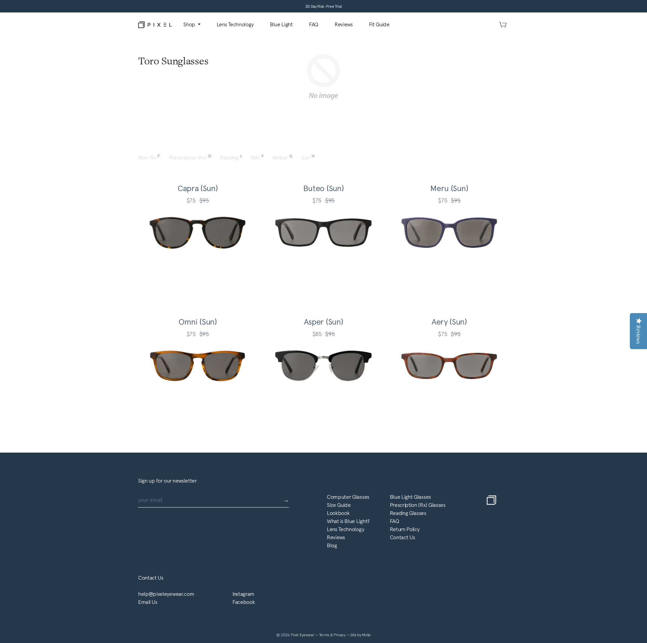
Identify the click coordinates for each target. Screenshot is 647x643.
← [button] (165, 261)
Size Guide (339, 505)
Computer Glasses (348, 497)
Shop (189, 24)
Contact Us (402, 537)
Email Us (147, 602)
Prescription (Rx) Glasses (417, 505)
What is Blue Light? (348, 521)
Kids (258, 157)
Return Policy (405, 529)
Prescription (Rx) (190, 157)
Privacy (340, 635)
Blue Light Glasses (410, 497)
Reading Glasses (408, 513)
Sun (308, 157)
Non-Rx (149, 157)
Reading (231, 157)
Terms (324, 635)
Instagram (243, 594)
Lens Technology (235, 24)
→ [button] (230, 261)
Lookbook (338, 513)
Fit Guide (379, 24)
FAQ (313, 24)
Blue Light (281, 24)
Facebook (244, 602)
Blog (332, 545)
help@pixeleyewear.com (166, 594)
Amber (283, 157)
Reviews (344, 24)
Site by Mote (360, 635)
